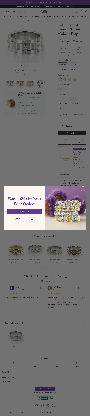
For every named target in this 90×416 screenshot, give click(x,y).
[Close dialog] (83, 189)
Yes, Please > (25, 211)
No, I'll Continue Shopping (24, 219)
